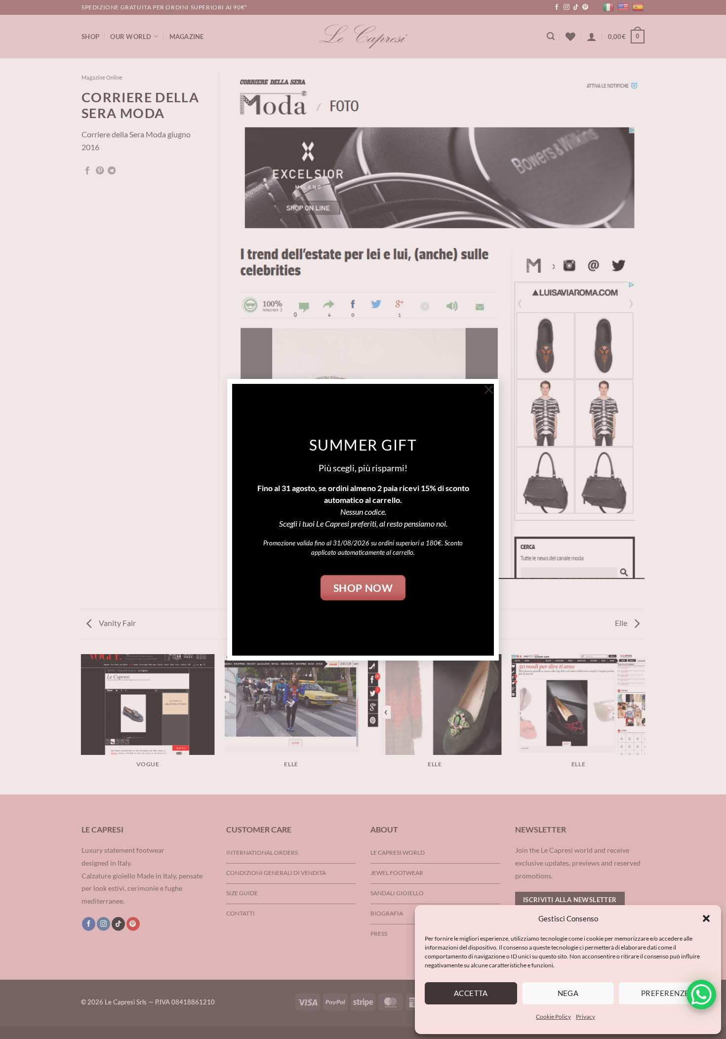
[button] (706, 918)
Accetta (471, 993)
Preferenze (665, 993)
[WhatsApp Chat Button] (701, 994)
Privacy (585, 1016)
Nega (568, 993)
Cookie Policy (553, 1016)
